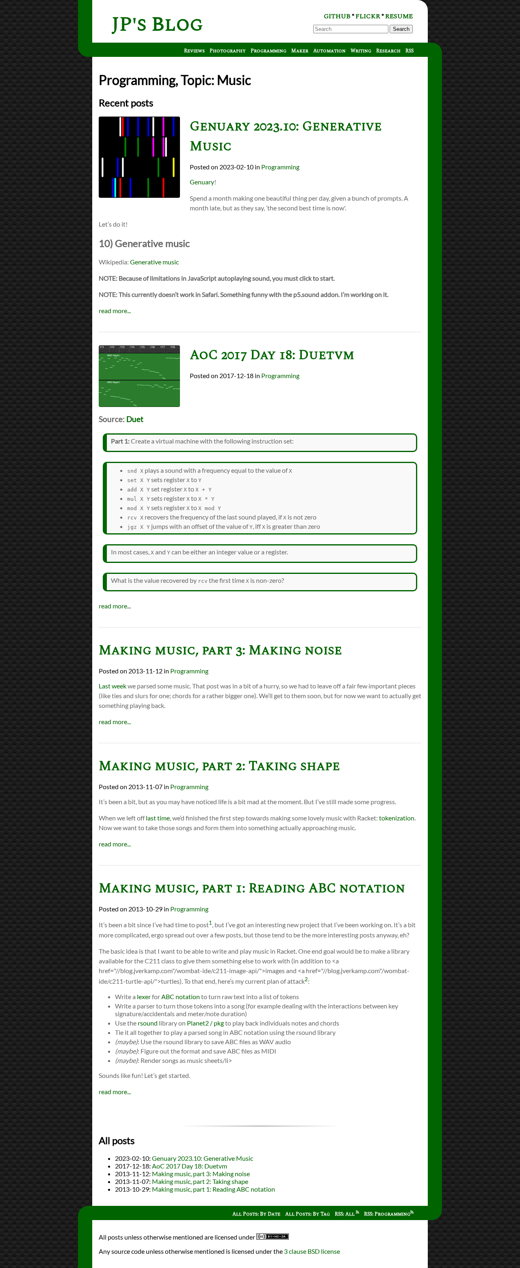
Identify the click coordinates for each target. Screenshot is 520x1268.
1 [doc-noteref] (210, 923)
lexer (144, 996)
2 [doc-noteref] (306, 979)
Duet (134, 419)
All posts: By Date (256, 1214)
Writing (361, 51)
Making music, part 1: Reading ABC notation (252, 888)
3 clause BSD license (312, 1251)
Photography (228, 51)
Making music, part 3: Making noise (220, 650)
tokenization (396, 818)
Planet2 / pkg (205, 1023)
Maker (299, 51)
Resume (399, 16)
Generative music (154, 262)
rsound (148, 1023)
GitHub (337, 16)
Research (388, 51)
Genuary (202, 182)
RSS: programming (387, 1214)
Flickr (367, 16)
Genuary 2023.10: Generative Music (202, 1158)
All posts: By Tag (307, 1214)
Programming (268, 51)
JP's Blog (157, 24)
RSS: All (345, 1214)
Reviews (194, 51)
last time (158, 818)
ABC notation (180, 996)
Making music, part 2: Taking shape (219, 766)
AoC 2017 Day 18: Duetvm (272, 355)
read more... (115, 310)
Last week (112, 686)
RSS (409, 51)
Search (401, 29)
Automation (329, 51)
